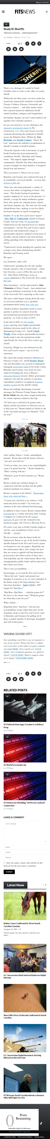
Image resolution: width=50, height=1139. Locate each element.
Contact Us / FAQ (9, 1137)
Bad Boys (18, 587)
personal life (9, 513)
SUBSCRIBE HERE (24, 658)
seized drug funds (20, 366)
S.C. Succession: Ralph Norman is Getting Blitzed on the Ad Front (22, 1056)
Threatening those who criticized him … (24, 494)
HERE (15, 648)
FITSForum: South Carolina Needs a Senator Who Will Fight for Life (24, 1096)
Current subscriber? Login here (19, 1131)
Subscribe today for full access (19, 1128)
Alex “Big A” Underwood (16, 218)
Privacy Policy (39, 1137)
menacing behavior (12, 375)
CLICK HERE (17, 654)
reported (31, 221)
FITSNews (9, 37)
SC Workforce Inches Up (15, 765)
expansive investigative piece (16, 127)
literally (17, 532)
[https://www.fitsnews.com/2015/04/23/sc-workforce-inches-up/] (25, 748)
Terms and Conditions (25, 1137)
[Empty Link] (43, 884)
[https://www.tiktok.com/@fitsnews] (41, 1123)
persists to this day (12, 182)
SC (6, 24)
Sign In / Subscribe (43, 2)
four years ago (32, 304)
